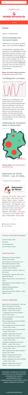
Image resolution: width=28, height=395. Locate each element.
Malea (23, 165)
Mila (14, 165)
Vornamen (6, 372)
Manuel (4, 167)
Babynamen (18, 380)
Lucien (19, 211)
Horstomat (5, 242)
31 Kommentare (8, 226)
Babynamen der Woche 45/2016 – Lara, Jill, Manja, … (13, 176)
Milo (20, 165)
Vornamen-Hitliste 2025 (8, 239)
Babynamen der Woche (10, 224)
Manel (20, 74)
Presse (22, 372)
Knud (3, 329)
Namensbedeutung (14, 378)
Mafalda (4, 74)
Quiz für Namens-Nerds (9, 246)
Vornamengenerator (7, 244)
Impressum (15, 372)
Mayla (11, 167)
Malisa (16, 74)
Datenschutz (7, 374)
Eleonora (20, 208)
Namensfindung (7, 380)
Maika (8, 74)
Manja (19, 196)
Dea (23, 204)
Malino (12, 74)
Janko (12, 213)
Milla (8, 167)
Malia (16, 165)
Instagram (20, 382)
